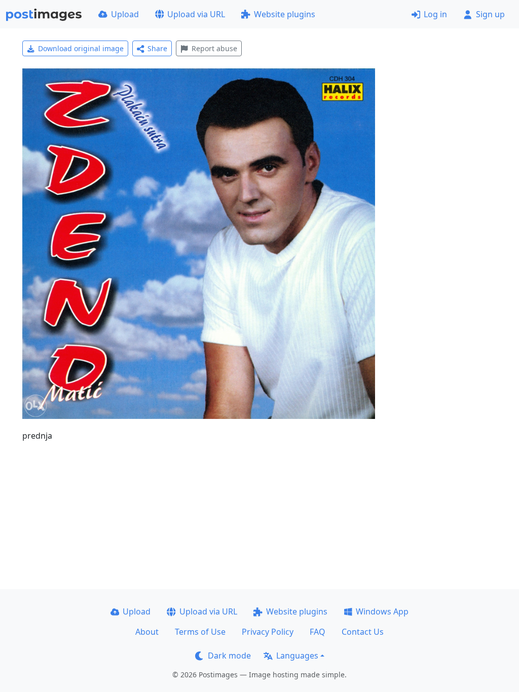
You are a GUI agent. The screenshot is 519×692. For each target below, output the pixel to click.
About (147, 631)
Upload (125, 14)
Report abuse (214, 48)
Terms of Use (200, 631)
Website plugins (284, 14)
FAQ (317, 631)
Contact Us (363, 631)
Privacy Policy (267, 631)
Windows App (382, 611)
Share (157, 48)
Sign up (490, 14)
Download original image (81, 48)
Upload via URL (196, 14)
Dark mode (229, 655)
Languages (297, 655)
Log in (435, 14)
